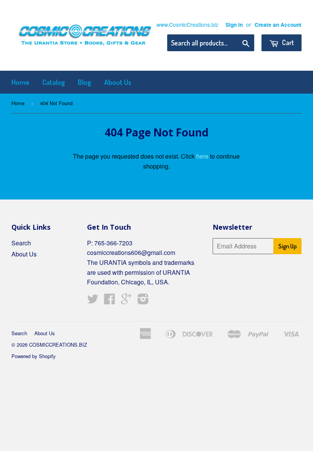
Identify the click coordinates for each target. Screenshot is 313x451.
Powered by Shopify (33, 356)
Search (21, 242)
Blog (84, 82)
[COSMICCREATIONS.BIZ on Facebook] (109, 301)
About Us (117, 82)
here (202, 156)
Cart (287, 42)
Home (20, 82)
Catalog (53, 82)
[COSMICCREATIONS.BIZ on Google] (126, 301)
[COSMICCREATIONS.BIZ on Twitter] (92, 301)
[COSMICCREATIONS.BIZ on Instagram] (143, 301)
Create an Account (278, 24)
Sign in (234, 24)
